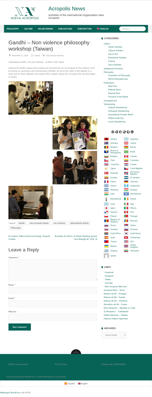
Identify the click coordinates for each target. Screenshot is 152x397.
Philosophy (13, 28)
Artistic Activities (115, 47)
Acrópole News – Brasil (114, 290)
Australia (114, 143)
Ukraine (113, 246)
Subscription (84, 28)
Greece (113, 186)
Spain (112, 238)
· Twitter (107, 279)
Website (12, 311)
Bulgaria (113, 156)
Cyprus (113, 168)
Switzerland (135, 238)
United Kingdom (134, 246)
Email (11, 298)
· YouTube (108, 283)
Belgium (113, 147)
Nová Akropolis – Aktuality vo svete (119, 308)
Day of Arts (113, 54)
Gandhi (22, 223)
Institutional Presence (113, 68)
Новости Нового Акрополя (116, 318)
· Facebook (108, 272)
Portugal (133, 216)
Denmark (114, 173)
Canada (133, 156)
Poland (113, 216)
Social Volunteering (116, 121)
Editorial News (114, 89)
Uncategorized (110, 100)
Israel (112, 204)
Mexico (133, 208)
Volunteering (45, 28)
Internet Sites (114, 93)
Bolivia (133, 147)
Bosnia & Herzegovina (115, 152)
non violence (59, 223)
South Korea (135, 233)
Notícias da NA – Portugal (115, 293)
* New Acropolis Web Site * (116, 286)
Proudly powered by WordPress (20, 376)
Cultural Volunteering (117, 107)
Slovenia (134, 229)
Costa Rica (114, 164)
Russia (113, 225)
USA (132, 242)
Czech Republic (136, 168)
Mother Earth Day (116, 118)
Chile (112, 160)
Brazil (132, 152)
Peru (132, 212)
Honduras (114, 190)
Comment (13, 257)
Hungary (133, 190)
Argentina (134, 139)
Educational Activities (55, 55)
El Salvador (135, 178)
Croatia (133, 164)
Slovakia (114, 229)
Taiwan (37, 55)
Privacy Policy (61, 364)
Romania (134, 221)
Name (11, 285)
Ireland (133, 199)
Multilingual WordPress (10, 392)
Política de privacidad (17, 364)
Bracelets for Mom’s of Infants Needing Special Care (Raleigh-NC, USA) (76, 237)
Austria (133, 143)
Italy (132, 204)
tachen (113, 256)
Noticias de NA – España (114, 297)
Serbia (133, 225)
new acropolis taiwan (39, 223)
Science (111, 61)
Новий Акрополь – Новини (116, 315)
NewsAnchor (49, 376)
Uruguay (113, 251)
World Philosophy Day (118, 79)
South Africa (115, 233)
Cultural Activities (115, 50)
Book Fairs (112, 86)
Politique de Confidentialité (114, 364)
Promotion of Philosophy (119, 75)
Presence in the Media (118, 96)
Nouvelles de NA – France (115, 304)
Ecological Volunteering (118, 111)
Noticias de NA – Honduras (115, 300)
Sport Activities (114, 64)
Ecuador (113, 178)
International (135, 194)
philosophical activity (79, 223)
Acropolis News (66, 8)
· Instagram (109, 276)
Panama (113, 212)
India (112, 194)
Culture (28, 28)
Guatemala (135, 186)
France (113, 182)
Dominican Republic (134, 173)
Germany (134, 182)
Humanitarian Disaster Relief (120, 114)
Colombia (134, 160)
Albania (113, 139)
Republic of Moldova (115, 221)
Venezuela (134, 251)
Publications (65, 28)
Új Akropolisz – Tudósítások (116, 311)
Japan (112, 208)
